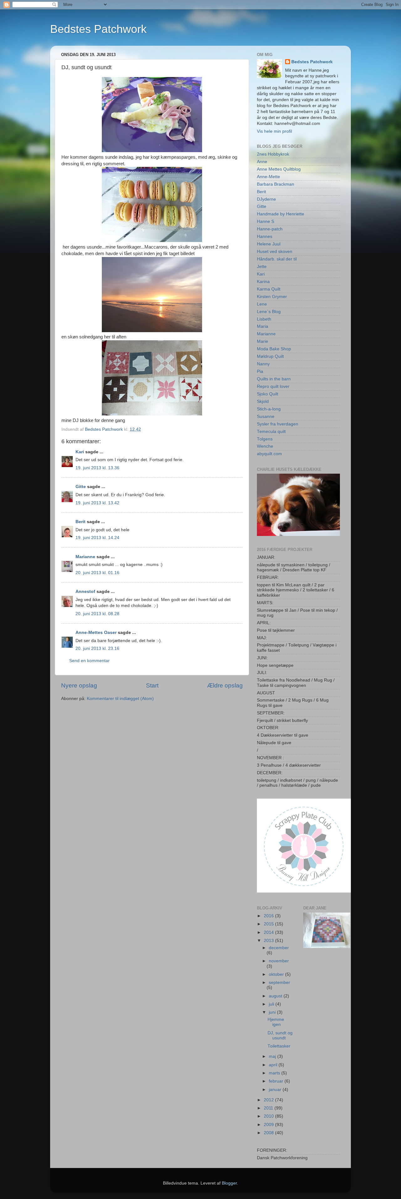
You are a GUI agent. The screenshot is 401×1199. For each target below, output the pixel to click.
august (276, 996)
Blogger (229, 1183)
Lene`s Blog (269, 311)
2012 (269, 1100)
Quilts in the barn (274, 379)
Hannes (264, 236)
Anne (262, 161)
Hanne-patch (270, 229)
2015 (269, 924)
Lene (262, 304)
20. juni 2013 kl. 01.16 (97, 572)
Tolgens (265, 439)
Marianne (85, 556)
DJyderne (266, 199)
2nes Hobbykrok (273, 154)
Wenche (265, 446)
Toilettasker (279, 1046)
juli (272, 1004)
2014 (269, 932)
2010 (269, 1116)
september (279, 982)
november (279, 961)
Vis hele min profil (274, 131)
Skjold (263, 401)
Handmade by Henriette (280, 214)
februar (276, 1081)
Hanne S (265, 221)
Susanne (265, 416)
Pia (260, 371)
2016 (269, 915)
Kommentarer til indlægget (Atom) (120, 698)
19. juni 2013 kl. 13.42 (97, 503)
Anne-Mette (268, 176)
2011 (269, 1108)
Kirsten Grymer (272, 296)
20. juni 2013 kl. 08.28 (97, 613)
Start (152, 685)
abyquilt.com (269, 453)
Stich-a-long (269, 409)
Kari (80, 452)
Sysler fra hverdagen (277, 424)
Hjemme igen (276, 1022)
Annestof (85, 591)
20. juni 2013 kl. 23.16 (97, 648)
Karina (263, 281)
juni (273, 1012)
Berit (81, 521)
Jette (262, 266)
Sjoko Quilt (267, 394)
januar (276, 1089)
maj (273, 1056)
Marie (262, 341)
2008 (269, 1132)
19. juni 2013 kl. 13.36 (97, 468)
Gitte (81, 486)
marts (275, 1073)
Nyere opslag (79, 685)
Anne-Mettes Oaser (96, 632)
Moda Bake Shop (274, 349)
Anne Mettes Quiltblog (279, 169)
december (279, 947)
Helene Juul (268, 244)
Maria (262, 326)
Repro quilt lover (273, 386)
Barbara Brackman (275, 184)
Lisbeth (264, 319)
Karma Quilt (268, 289)
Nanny (263, 364)
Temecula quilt (271, 431)
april (274, 1065)
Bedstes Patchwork (98, 29)
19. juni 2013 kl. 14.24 (97, 537)
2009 (269, 1124)
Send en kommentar (89, 660)
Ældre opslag (225, 685)
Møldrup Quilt (270, 356)
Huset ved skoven (274, 251)
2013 (269, 940)
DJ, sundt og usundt (280, 1035)
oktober (277, 974)
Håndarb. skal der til (277, 259)
